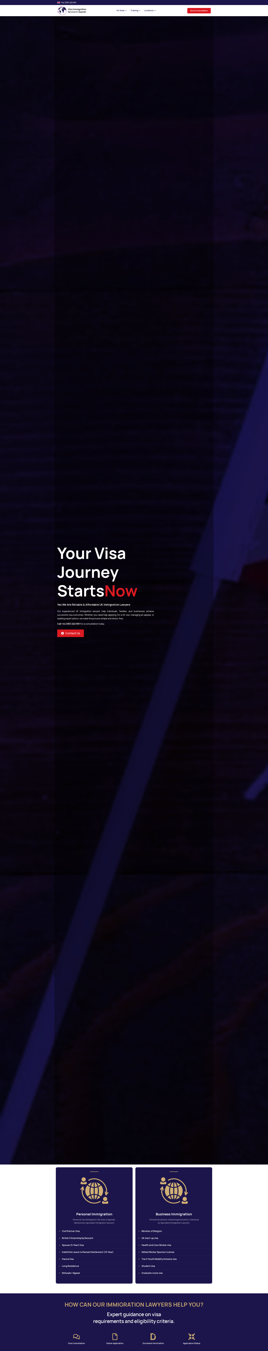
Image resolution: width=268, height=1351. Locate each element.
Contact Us (72, 633)
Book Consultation (199, 10)
